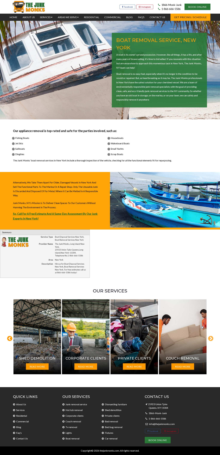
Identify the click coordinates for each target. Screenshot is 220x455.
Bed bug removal (113, 427)
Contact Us (157, 17)
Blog (129, 17)
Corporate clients (75, 415)
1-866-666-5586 (170, 8)
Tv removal (71, 427)
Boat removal (72, 438)
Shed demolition (113, 410)
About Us (29, 17)
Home (13, 17)
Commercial (112, 17)
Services (45, 17)
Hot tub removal (74, 410)
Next (209, 337)
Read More (37, 366)
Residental (21, 415)
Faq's (19, 432)
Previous (8, 337)
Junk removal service (76, 404)
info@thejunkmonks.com (162, 423)
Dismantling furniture (116, 404)
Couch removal (73, 421)
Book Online (197, 6)
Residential (91, 17)
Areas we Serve (67, 17)
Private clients (112, 415)
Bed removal (111, 421)
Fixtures (109, 432)
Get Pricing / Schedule (190, 17)
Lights (69, 432)
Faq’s (141, 17)
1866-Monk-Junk (171, 4)
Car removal (111, 438)
